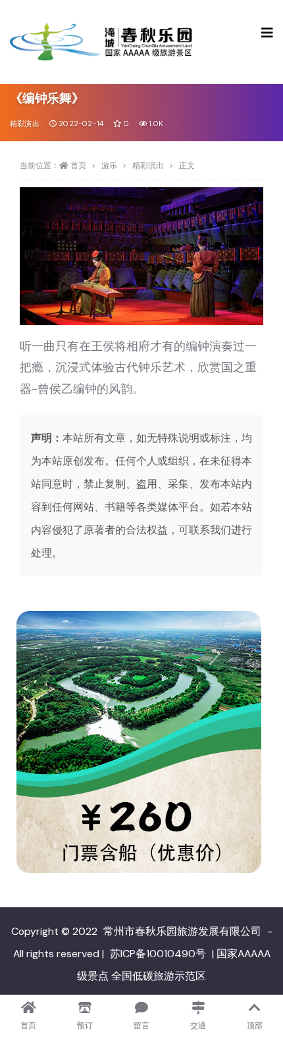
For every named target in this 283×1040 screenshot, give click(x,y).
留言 (141, 1025)
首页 (78, 165)
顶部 (255, 1025)
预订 (85, 1025)
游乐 (109, 165)
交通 (198, 1025)
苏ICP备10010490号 (158, 954)
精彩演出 (24, 123)
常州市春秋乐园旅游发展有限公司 (182, 931)
